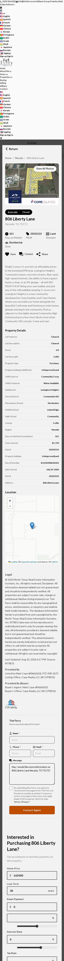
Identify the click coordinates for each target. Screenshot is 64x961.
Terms (17, 801)
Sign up (3, 56)
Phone (17, 747)
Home (8, 158)
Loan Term (13, 883)
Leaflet (13, 561)
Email (39, 747)
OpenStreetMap (28, 561)
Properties (5, 77)
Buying (3, 80)
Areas (3, 74)
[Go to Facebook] (1, 7)
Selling (3, 83)
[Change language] (2, 13)
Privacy (25, 801)
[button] (32, 525)
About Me (4, 71)
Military (3, 86)
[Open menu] (1, 138)
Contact (3, 89)
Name (16, 733)
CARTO (54, 561)
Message (17, 760)
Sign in (10, 56)
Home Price (13, 868)
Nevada (19, 158)
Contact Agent (32, 810)
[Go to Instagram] (1, 10)
